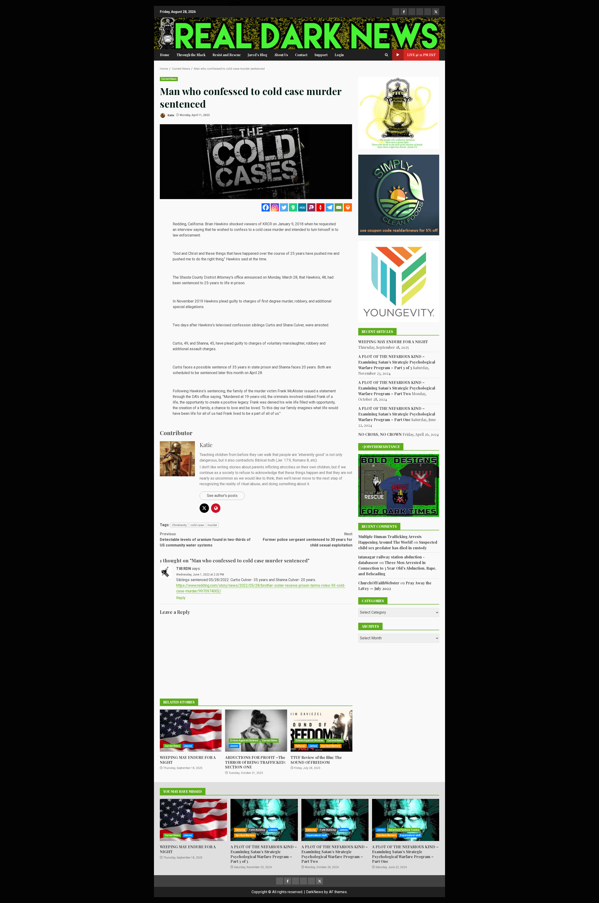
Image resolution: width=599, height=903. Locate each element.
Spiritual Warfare (330, 746)
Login (339, 55)
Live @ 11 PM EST (421, 55)
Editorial (300, 746)
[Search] (386, 55)
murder (212, 525)
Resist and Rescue (226, 55)
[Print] (348, 207)
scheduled (181, 373)
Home (164, 55)
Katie (170, 115)
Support (321, 55)
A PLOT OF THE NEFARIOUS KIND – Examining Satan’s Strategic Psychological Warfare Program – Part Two (396, 388)
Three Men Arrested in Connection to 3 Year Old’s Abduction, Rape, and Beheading (397, 568)
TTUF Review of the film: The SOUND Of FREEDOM (321, 731)
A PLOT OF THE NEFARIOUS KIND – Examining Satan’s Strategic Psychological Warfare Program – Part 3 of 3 (396, 362)
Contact (301, 55)
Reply (181, 598)
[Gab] (293, 207)
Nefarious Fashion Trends (404, 830)
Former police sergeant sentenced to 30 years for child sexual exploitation (307, 539)
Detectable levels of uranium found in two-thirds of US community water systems (205, 539)
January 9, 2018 (290, 224)
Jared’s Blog (257, 55)
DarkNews (314, 892)
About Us (281, 55)
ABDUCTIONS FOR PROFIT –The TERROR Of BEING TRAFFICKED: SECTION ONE (256, 731)
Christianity (179, 525)
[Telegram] (329, 207)
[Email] (339, 207)
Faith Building (257, 830)
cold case (197, 525)
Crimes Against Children (244, 740)
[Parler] (311, 207)
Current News (168, 79)
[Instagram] (275, 207)
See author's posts (222, 495)
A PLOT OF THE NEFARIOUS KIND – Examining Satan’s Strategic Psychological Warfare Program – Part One (396, 414)
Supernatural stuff (316, 835)
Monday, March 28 (282, 277)
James (188, 746)
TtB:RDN (183, 568)
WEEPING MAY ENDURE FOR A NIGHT (191, 731)
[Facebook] (266, 207)
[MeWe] (302, 207)
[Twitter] (284, 207)
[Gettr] (320, 207)
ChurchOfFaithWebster (378, 582)
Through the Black (190, 55)
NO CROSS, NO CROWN (380, 434)
